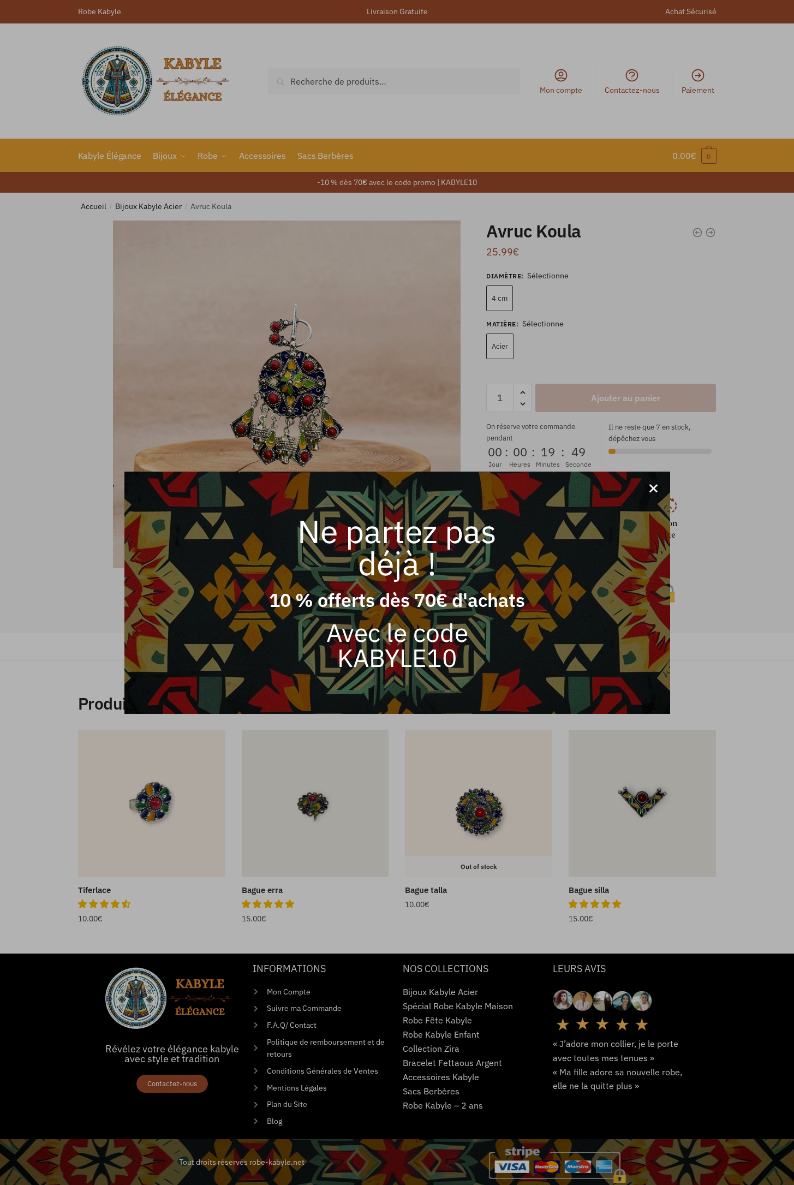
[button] (653, 488)
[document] (397, 592)
